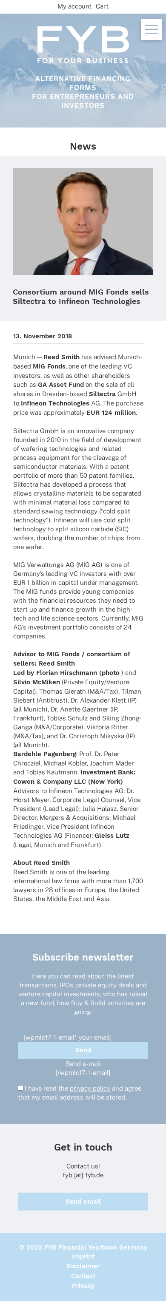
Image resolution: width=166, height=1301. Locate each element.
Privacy (83, 1286)
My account (74, 6)
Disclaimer (83, 1266)
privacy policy (90, 1088)
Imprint (83, 1256)
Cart (102, 6)
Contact (83, 1276)
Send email (83, 1201)
